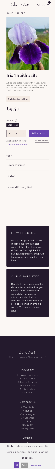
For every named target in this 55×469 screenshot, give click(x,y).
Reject (24, 465)
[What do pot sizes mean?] (16, 120)
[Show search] (38, 4)
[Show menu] (7, 4)
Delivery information (27, 382)
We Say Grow (27, 428)
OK (17, 465)
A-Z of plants (27, 407)
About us (27, 411)
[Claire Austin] (22, 3)
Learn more (36, 465)
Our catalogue (27, 414)
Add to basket (38, 133)
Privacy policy (27, 385)
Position (11, 176)
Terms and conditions (27, 375)
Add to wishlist (42, 141)
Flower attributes (16, 165)
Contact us (27, 392)
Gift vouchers (27, 418)
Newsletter (27, 425)
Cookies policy (27, 389)
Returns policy (27, 378)
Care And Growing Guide (20, 187)
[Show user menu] (43, 4)
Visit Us (27, 421)
